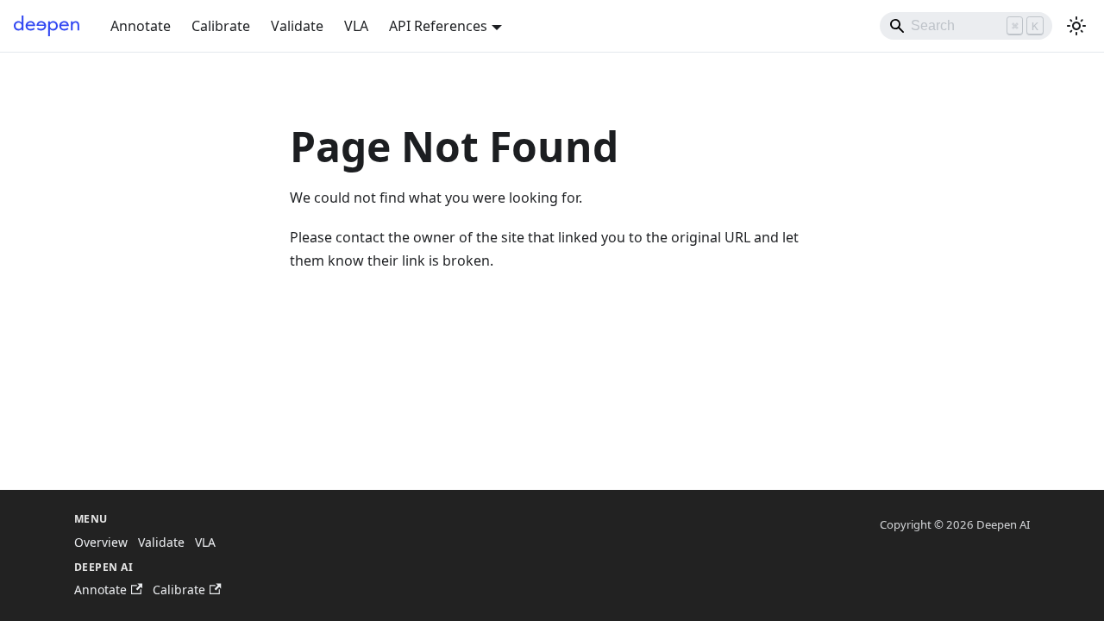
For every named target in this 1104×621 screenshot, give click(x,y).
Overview (101, 542)
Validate (297, 25)
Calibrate (220, 25)
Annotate (140, 25)
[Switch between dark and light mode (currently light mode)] (1076, 26)
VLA (356, 25)
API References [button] (438, 25)
